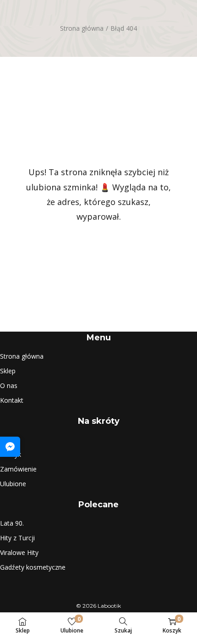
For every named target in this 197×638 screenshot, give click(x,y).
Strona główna (82, 28)
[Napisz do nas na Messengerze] (10, 447)
